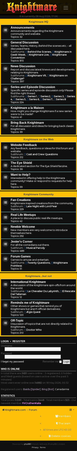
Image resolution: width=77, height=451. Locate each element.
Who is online (10, 369)
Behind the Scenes (39, 51)
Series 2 (45, 96)
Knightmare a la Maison (27, 107)
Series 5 (21, 99)
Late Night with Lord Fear (41, 206)
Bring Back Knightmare (27, 122)
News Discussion (23, 66)
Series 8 (61, 99)
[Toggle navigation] (66, 8)
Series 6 (34, 99)
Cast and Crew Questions (42, 154)
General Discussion (24, 42)
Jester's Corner (22, 241)
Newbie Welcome (23, 226)
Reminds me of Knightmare (30, 302)
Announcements (22, 27)
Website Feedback (24, 145)
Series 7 (48, 99)
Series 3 (59, 96)
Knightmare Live (39, 54)
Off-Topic (17, 320)
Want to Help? (20, 174)
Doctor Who (34, 329)
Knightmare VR (37, 75)
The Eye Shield (21, 162)
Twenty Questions (39, 262)
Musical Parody (35, 247)
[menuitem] (57, 416)
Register (19, 341)
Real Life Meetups (23, 214)
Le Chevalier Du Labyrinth (43, 291)
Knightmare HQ (38, 21)
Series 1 (32, 96)
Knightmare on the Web (39, 139)
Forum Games (21, 256)
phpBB (27, 444)
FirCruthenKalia (31, 403)
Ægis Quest (33, 311)
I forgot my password (12, 361)
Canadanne (62, 389)
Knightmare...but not (38, 276)
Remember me (51, 361)
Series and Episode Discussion (33, 87)
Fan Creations (21, 200)
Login (5, 341)
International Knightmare (28, 281)
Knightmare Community (39, 194)
